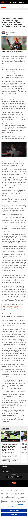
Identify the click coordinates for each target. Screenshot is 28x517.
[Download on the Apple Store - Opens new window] (9, 482)
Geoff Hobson (9, 31)
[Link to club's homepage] (2, 2)
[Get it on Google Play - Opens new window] (18, 482)
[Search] (23, 2)
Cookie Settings (14, 506)
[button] (14, 149)
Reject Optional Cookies (14, 510)
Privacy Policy (9, 504)
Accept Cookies (14, 514)
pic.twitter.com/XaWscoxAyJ (15, 309)
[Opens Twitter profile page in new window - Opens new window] (7, 34)
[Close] (26, 488)
